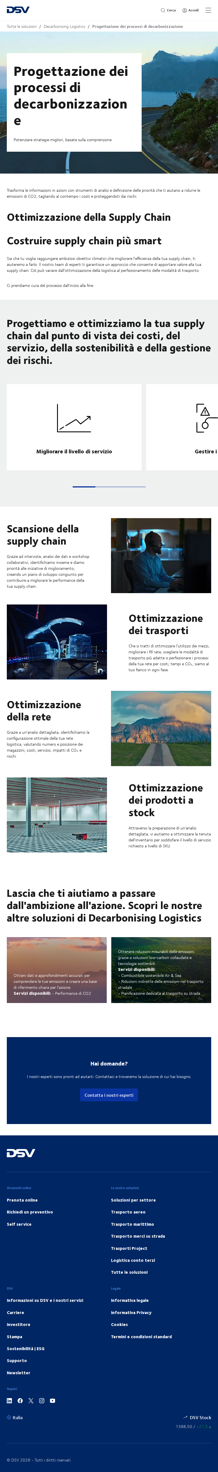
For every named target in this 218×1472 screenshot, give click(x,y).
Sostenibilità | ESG (26, 1348)
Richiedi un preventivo (30, 1211)
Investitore (18, 1324)
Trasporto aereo (128, 1211)
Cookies (119, 1324)
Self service (19, 1224)
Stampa (14, 1336)
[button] (84, 487)
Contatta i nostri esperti (109, 1095)
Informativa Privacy (131, 1312)
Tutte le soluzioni (22, 26)
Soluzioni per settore (133, 1199)
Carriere (15, 1312)
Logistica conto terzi (133, 1260)
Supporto (17, 1360)
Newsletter (18, 1372)
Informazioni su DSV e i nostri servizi (45, 1300)
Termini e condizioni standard (141, 1336)
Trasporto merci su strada (138, 1236)
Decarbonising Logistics (64, 26)
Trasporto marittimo (132, 1224)
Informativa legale (130, 1300)
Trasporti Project (129, 1248)
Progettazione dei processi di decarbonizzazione (137, 26)
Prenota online (22, 1199)
